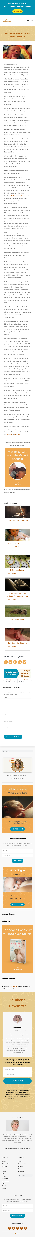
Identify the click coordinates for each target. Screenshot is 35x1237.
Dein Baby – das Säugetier (17, 643)
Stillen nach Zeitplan (17, 570)
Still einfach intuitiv (17, 619)
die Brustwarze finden (18, 196)
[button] (27, 20)
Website (6, 728)
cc (19, 434)
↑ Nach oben (17, 1233)
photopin (16, 434)
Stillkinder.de (13, 986)
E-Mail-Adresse (9, 721)
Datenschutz (18, 1101)
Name (6, 714)
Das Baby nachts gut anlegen (17, 520)
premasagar (9, 434)
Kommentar (8, 697)
